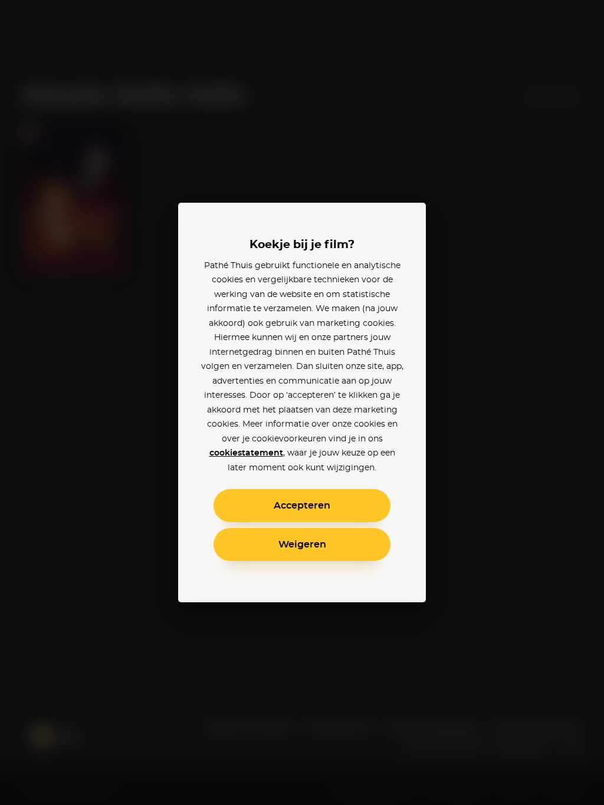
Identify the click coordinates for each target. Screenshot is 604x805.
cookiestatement (246, 453)
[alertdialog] (302, 402)
